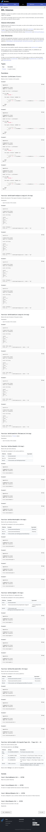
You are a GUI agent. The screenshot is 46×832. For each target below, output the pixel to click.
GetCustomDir (35, 47)
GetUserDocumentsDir (28, 41)
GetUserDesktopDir (17, 41)
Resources (32, 4)
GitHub (34, 821)
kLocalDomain (40, 58)
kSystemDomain (32, 58)
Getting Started (9, 821)
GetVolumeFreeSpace (39, 32)
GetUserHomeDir (39, 41)
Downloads (5, 4)
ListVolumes (30, 29)
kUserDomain (14, 58)
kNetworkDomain (7, 60)
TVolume (3, 30)
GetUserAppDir (9, 41)
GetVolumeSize (28, 32)
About (41, 4)
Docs (15, 4)
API (23, 4)
